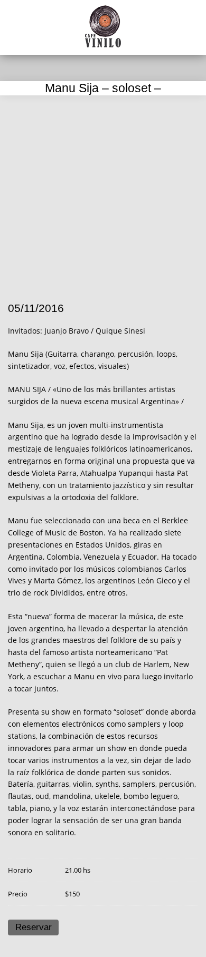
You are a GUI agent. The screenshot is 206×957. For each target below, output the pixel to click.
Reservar (33, 927)
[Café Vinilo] (103, 26)
